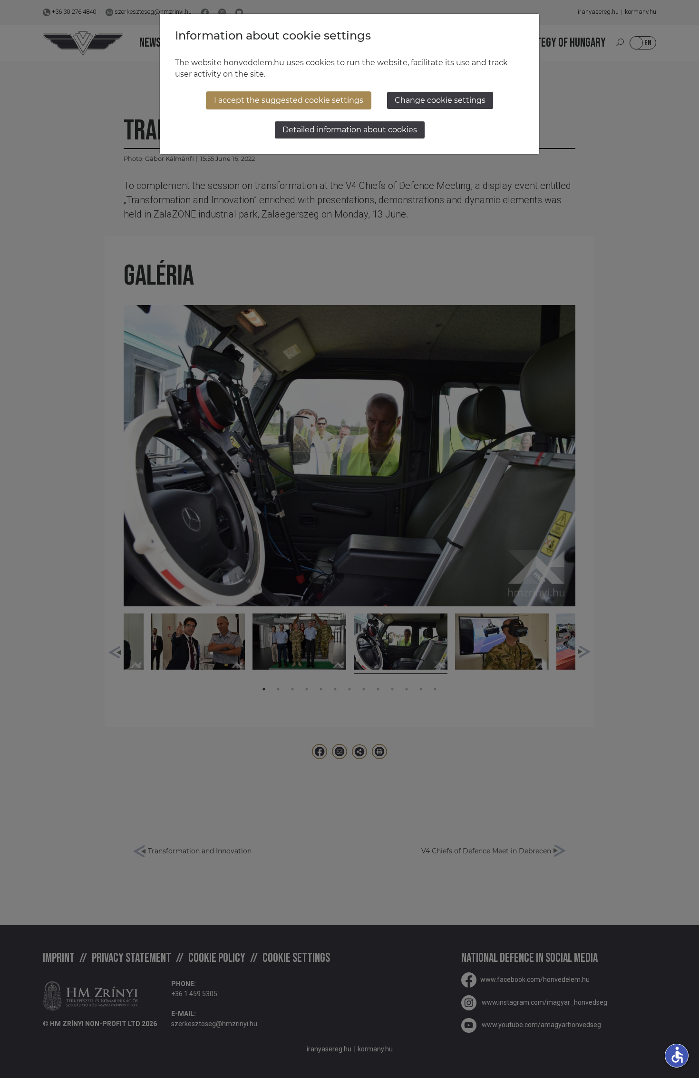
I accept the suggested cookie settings (288, 100)
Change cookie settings (440, 100)
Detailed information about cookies (349, 129)
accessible (677, 1054)
